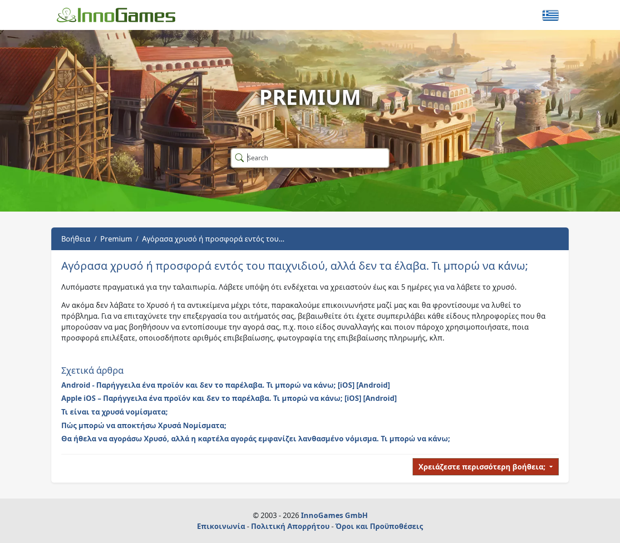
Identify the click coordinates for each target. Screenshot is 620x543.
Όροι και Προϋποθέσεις (379, 526)
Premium (116, 239)
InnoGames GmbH (334, 515)
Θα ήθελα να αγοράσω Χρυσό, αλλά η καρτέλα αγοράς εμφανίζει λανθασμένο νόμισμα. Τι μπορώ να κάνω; (255, 439)
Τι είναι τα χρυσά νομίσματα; (114, 412)
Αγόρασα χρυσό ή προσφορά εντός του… (213, 239)
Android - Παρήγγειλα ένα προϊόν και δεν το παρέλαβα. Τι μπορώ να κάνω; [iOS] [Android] (225, 385)
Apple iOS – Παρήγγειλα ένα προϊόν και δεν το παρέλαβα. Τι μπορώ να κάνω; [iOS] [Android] (229, 398)
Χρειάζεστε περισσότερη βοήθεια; (482, 467)
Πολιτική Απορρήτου (290, 526)
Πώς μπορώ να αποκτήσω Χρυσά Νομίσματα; (143, 425)
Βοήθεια (75, 239)
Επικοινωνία (221, 526)
